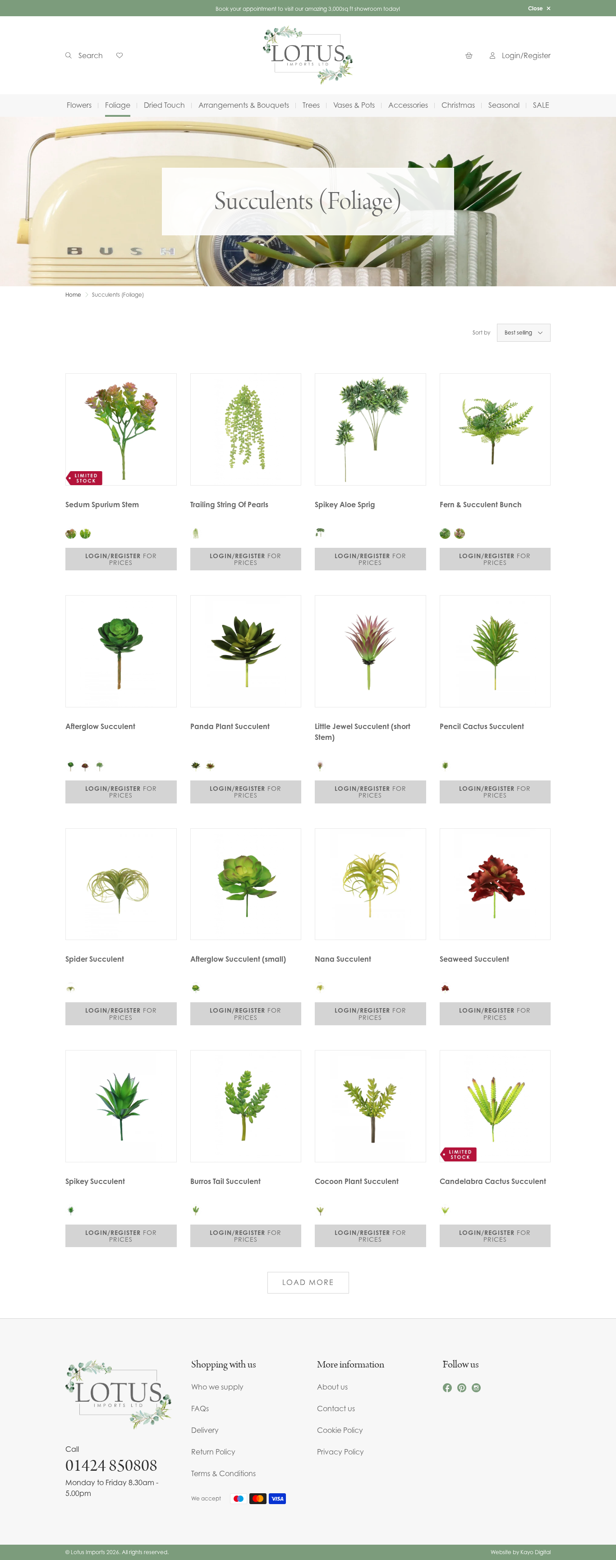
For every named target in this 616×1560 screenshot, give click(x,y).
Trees (311, 105)
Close (535, 8)
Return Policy (213, 1451)
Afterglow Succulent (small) (238, 959)
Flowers (79, 105)
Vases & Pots (354, 105)
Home (73, 295)
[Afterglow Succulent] (121, 651)
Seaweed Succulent (474, 959)
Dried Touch (164, 105)
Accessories (408, 105)
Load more (308, 1282)
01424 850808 (111, 1466)
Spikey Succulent (95, 1181)
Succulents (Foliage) (118, 295)
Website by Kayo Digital (521, 1552)
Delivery (205, 1430)
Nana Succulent (343, 959)
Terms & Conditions (223, 1473)
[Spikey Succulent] (121, 1106)
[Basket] (470, 55)
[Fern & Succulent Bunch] (495, 429)
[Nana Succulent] (370, 884)
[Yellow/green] (85, 533)
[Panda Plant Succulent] (246, 651)
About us (332, 1386)
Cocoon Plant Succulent (357, 1181)
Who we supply (217, 1386)
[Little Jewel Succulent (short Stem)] (370, 651)
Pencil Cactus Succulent (482, 726)
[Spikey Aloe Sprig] (370, 429)
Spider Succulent (94, 959)
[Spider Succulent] (121, 884)
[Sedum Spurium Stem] (121, 429)
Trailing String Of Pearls (229, 504)
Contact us (336, 1408)
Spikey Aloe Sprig (345, 504)
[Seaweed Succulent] (495, 884)
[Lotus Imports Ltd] (308, 55)
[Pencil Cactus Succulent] (495, 651)
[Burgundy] (85, 766)
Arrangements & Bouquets (243, 105)
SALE (541, 105)
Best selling (518, 332)
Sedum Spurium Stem (102, 504)
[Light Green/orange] (210, 766)
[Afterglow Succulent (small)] (246, 884)
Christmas (458, 105)
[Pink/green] (70, 533)
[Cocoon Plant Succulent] (370, 1106)
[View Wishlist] (122, 55)
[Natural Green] (70, 766)
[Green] (445, 533)
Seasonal (503, 105)
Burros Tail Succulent (225, 1181)
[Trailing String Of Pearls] (246, 429)
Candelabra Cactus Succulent (493, 1181)
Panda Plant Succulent (230, 726)
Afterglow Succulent (100, 726)
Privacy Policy (340, 1451)
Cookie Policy (340, 1430)
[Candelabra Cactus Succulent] (495, 1106)
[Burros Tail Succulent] (246, 1106)
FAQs (200, 1408)
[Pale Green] (99, 766)
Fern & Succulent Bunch (481, 504)
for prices (121, 559)
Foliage (117, 105)
